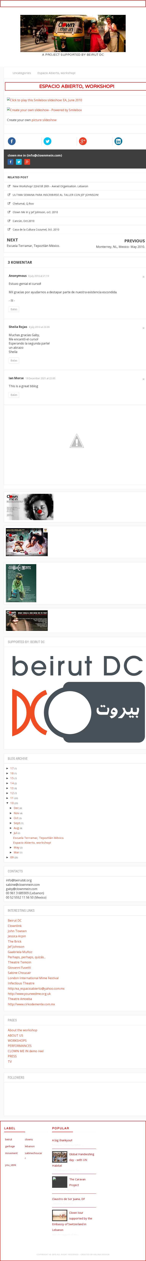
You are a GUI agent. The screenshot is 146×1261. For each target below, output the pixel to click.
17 (12, 768)
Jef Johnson (16, 947)
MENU (137, 3)
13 (12, 788)
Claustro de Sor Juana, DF (68, 1199)
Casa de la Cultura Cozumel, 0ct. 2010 (36, 229)
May (17, 847)
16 (12, 773)
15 (12, 778)
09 (12, 857)
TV (10, 1061)
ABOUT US (15, 1035)
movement (11, 1153)
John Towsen (17, 931)
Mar (17, 852)
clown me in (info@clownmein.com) (35, 155)
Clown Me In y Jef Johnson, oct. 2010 (35, 212)
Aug (17, 828)
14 (12, 783)
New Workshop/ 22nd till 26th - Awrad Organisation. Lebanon (50, 186)
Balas (13, 309)
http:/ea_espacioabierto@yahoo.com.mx (36, 988)
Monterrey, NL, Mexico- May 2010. (120, 247)
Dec (17, 808)
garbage (10, 1146)
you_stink (10, 1165)
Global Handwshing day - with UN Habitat (73, 1159)
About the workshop (22, 1030)
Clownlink (15, 926)
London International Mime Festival (33, 978)
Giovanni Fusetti (19, 967)
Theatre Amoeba (20, 999)
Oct (16, 818)
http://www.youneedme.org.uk (29, 994)
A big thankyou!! (62, 1140)
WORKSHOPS (17, 1041)
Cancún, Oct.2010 (23, 221)
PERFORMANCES (20, 1046)
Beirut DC (15, 920)
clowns (29, 1139)
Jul (16, 833)
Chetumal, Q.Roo (23, 203)
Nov (17, 813)
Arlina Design (101, 1254)
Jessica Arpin (17, 936)
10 (12, 803)
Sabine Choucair (19, 973)
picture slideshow (44, 120)
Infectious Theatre (21, 983)
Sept (17, 823)
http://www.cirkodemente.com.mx (31, 1004)
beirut (8, 1139)
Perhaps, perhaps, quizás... (27, 957)
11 (12, 798)
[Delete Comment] (143, 277)
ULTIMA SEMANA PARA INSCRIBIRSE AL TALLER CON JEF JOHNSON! (55, 195)
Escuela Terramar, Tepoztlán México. (33, 246)
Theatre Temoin (19, 962)
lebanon (30, 1146)
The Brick (14, 941)
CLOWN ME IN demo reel (26, 1051)
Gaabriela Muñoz (20, 952)
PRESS (12, 1056)
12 (12, 793)
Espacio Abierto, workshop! (32, 842)
